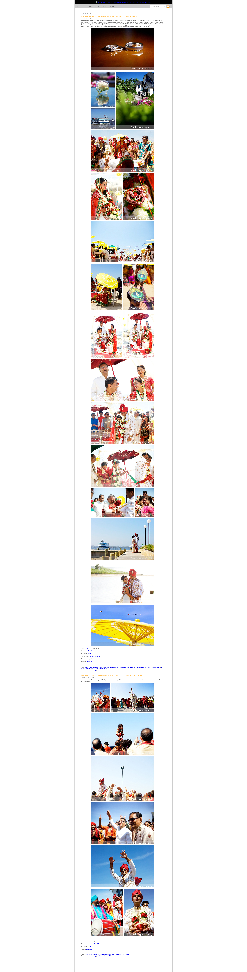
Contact (112, 6)
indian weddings (124, 667)
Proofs (97, 6)
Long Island (140, 667)
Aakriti (89, 653)
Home (78, 6)
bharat (100, 954)
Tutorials (161, 970)
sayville (96, 668)
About (104, 6)
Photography (154, 970)
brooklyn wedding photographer (93, 667)
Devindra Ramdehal (94, 656)
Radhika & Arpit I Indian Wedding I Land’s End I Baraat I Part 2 (113, 676)
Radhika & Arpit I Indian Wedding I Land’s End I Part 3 (109, 16)
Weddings (100, 670)
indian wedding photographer (111, 667)
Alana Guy (89, 661)
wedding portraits (103, 668)
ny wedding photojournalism (152, 667)
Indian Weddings (91, 670)
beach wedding (93, 954)
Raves (90, 6)
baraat (86, 954)
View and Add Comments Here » (113, 670)
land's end (133, 667)
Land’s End (89, 648)
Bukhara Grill (90, 651)
